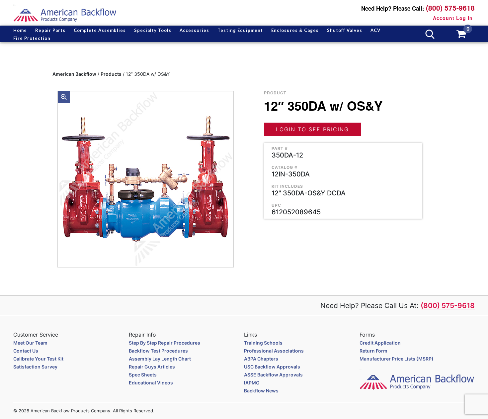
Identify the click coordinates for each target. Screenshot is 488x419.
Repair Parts (50, 30)
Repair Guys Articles (152, 366)
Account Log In (453, 18)
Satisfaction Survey (35, 366)
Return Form (373, 351)
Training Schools (263, 343)
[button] (64, 97)
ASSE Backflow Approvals (273, 374)
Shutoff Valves (344, 30)
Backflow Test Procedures (158, 351)
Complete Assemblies (100, 30)
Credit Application (380, 343)
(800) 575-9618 (450, 8)
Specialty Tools (152, 30)
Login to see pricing (312, 129)
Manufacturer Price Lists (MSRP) (397, 359)
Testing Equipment (240, 30)
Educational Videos (151, 382)
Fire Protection (31, 38)
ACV (375, 30)
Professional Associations (274, 351)
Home (20, 30)
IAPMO (252, 382)
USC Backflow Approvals (272, 366)
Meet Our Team (30, 343)
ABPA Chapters (261, 359)
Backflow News (261, 390)
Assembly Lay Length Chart (160, 359)
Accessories (194, 30)
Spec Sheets (143, 374)
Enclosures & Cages (295, 30)
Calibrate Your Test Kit (38, 359)
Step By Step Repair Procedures (164, 343)
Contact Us (25, 351)
